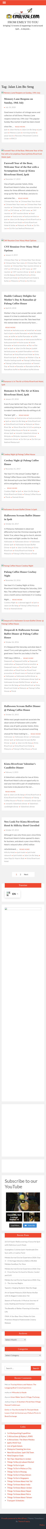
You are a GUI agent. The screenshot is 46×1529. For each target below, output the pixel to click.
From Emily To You (23, 22)
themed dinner (18, 497)
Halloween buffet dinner (26, 676)
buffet (13, 336)
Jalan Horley (15, 129)
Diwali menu (20, 673)
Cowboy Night (10, 491)
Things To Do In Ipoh (15, 1465)
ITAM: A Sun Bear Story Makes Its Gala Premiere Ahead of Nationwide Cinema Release (20, 1319)
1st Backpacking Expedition (19, 1433)
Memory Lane (15, 132)
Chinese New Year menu (15, 204)
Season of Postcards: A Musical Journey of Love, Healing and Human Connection (21, 1302)
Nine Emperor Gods (15, 1455)
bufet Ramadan (21, 333)
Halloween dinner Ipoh (29, 679)
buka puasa (19, 339)
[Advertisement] (23, 56)
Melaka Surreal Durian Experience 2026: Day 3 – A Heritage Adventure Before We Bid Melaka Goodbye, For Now (22, 1260)
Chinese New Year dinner (31, 201)
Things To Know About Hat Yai (19, 1481)
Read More (20, 127)
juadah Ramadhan (25, 351)
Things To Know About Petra (19, 1494)
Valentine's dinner (28, 806)
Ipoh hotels (17, 855)
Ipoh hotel (21, 852)
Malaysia (21, 225)
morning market (29, 132)
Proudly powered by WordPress (14, 1518)
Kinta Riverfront (32, 219)
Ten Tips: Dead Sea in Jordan (19, 1459)
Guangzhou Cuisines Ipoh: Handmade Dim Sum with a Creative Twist (21, 1251)
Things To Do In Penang (17, 1472)
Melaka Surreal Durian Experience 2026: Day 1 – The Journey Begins (22, 1281)
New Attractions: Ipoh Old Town (20, 1452)
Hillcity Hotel (9, 852)
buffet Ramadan (24, 336)
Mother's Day (33, 357)
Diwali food (20, 670)
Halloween (8, 541)
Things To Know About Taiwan (19, 1497)
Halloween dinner (22, 541)
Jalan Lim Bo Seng (29, 129)
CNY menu (26, 210)
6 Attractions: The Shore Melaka (20, 1439)
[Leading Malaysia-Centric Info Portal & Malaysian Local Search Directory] (23, 1002)
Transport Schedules (15, 1500)
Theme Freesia (24, 1521)
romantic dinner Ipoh (32, 800)
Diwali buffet (24, 667)
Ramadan (20, 366)
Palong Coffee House (32, 360)
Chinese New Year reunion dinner (26, 207)
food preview (9, 418)
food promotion (30, 216)
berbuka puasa (18, 330)
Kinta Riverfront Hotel (23, 354)
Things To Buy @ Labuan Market (20, 1462)
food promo (17, 216)
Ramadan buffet (32, 366)
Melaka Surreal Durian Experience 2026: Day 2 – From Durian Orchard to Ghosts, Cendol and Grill (22, 1272)
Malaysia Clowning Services (19, 1449)
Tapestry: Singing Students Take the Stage (21, 1288)
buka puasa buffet (33, 339)
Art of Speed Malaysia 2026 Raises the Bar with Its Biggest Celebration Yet (21, 1294)
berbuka (7, 330)
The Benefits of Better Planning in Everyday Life (22, 1310)
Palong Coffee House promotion (18, 363)
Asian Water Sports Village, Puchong (24, 1397)
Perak (29, 225)
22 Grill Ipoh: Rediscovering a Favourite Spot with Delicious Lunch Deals (22, 1243)
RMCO (14, 138)
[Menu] (4, 2)
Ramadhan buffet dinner (29, 369)
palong (36, 427)
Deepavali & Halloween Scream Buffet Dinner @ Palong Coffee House (21, 634)
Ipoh (6, 129)
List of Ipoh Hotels (14, 1446)
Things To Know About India (18, 1484)
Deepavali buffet (20, 661)
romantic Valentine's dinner (26, 433)
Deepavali (8, 661)
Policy (42, 1525)
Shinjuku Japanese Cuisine (23, 436)
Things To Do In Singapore (18, 1478)
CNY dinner (15, 210)
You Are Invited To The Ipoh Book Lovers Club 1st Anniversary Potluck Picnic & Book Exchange (23, 1413)
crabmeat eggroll (24, 602)
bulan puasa (23, 342)
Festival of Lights (33, 673)
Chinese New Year (11, 201)
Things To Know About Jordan (19, 1488)
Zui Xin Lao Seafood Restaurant (21, 228)
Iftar (30, 345)
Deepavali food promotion (25, 664)
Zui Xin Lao (31, 281)
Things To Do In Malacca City (19, 1468)
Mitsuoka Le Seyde (19, 1392)
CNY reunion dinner (21, 213)
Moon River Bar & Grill (23, 427)
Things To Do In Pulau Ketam (19, 1475)
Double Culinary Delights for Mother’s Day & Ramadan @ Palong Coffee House (20, 299)
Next (26, 874)
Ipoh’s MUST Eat (14, 1443)
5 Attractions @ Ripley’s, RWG (20, 1436)
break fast (30, 330)
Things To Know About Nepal (19, 1491)
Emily (7, 1410)
